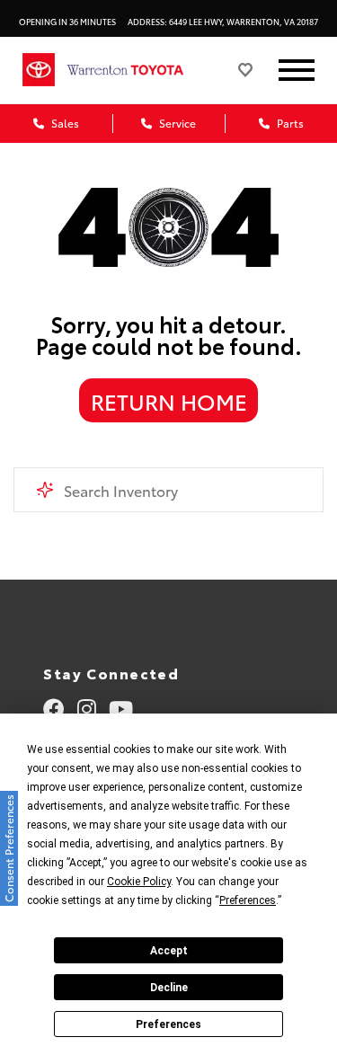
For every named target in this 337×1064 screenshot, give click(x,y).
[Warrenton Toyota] (139, 70)
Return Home (169, 401)
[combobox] (168, 489)
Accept (169, 950)
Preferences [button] (247, 900)
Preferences (168, 1024)
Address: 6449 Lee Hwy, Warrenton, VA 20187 (223, 21)
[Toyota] (38, 69)
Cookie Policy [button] (139, 881)
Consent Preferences (8, 848)
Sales (64, 122)
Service (176, 122)
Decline (169, 987)
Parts (289, 122)
